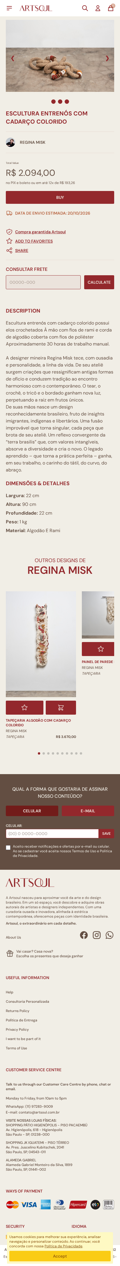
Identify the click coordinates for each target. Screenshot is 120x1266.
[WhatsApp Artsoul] (109, 935)
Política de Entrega (21, 1020)
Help (9, 992)
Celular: (14, 825)
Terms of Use (16, 1048)
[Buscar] (85, 8)
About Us (13, 937)
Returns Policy (17, 1011)
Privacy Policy (17, 1029)
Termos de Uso (84, 851)
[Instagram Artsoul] (96, 935)
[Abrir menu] (9, 8)
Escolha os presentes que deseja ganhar (49, 956)
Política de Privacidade (63, 1246)
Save (106, 833)
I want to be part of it (23, 1039)
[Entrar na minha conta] (97, 8)
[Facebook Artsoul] (84, 935)
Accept (60, 1256)
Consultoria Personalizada (27, 1001)
